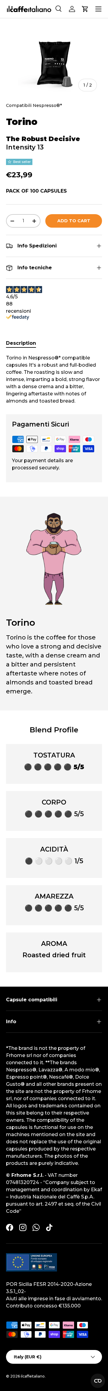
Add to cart (73, 220)
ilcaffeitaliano (33, 1376)
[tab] (21, 343)
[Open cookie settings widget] (98, 1381)
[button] (85, 9)
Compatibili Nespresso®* (34, 105)
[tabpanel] (54, 379)
